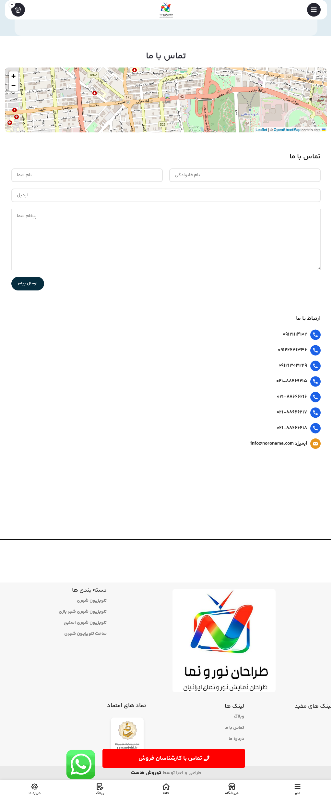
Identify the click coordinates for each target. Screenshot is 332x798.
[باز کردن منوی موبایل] (314, 9)
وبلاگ (239, 716)
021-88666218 (292, 428)
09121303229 (293, 365)
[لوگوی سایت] (166, 9)
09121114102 (295, 334)
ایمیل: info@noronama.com (278, 443)
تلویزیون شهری (92, 600)
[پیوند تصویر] (127, 736)
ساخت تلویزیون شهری (85, 633)
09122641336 (292, 350)
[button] (166, 100)
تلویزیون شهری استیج (85, 622)
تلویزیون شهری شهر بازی (83, 611)
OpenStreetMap (287, 129)
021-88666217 (292, 412)
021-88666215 (291, 381)
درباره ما (236, 739)
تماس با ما (234, 727)
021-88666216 (292, 396)
